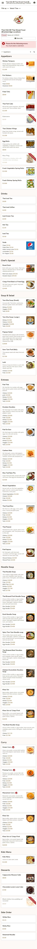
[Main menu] (3, 2)
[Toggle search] (34, 52)
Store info (19, 38)
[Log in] (34, 3)
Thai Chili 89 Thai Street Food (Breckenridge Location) (18, 2)
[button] (18, 65)
